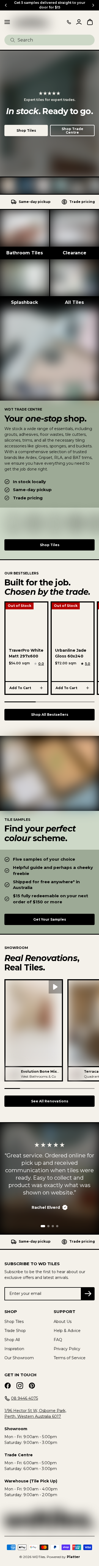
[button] (33, 1030)
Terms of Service (70, 1357)
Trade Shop (15, 1330)
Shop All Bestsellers (49, 714)
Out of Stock (19, 606)
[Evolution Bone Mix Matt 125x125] (12, 1073)
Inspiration (14, 1348)
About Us (63, 1321)
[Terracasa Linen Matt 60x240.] (75, 1073)
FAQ (58, 1339)
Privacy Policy (67, 1348)
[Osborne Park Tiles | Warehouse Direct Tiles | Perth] (31, 22)
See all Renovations (49, 1101)
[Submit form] (13, 40)
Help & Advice (67, 1330)
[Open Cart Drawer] (90, 22)
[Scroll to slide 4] (57, 1226)
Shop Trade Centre (72, 130)
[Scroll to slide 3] (53, 1226)
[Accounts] (79, 22)
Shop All (12, 1339)
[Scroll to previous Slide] (5, 5)
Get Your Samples (49, 919)
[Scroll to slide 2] (48, 1226)
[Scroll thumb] (20, 701)
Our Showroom (19, 1357)
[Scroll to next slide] (93, 5)
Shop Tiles (26, 130)
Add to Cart (20, 688)
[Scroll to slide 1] (42, 1226)
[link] (24, 234)
